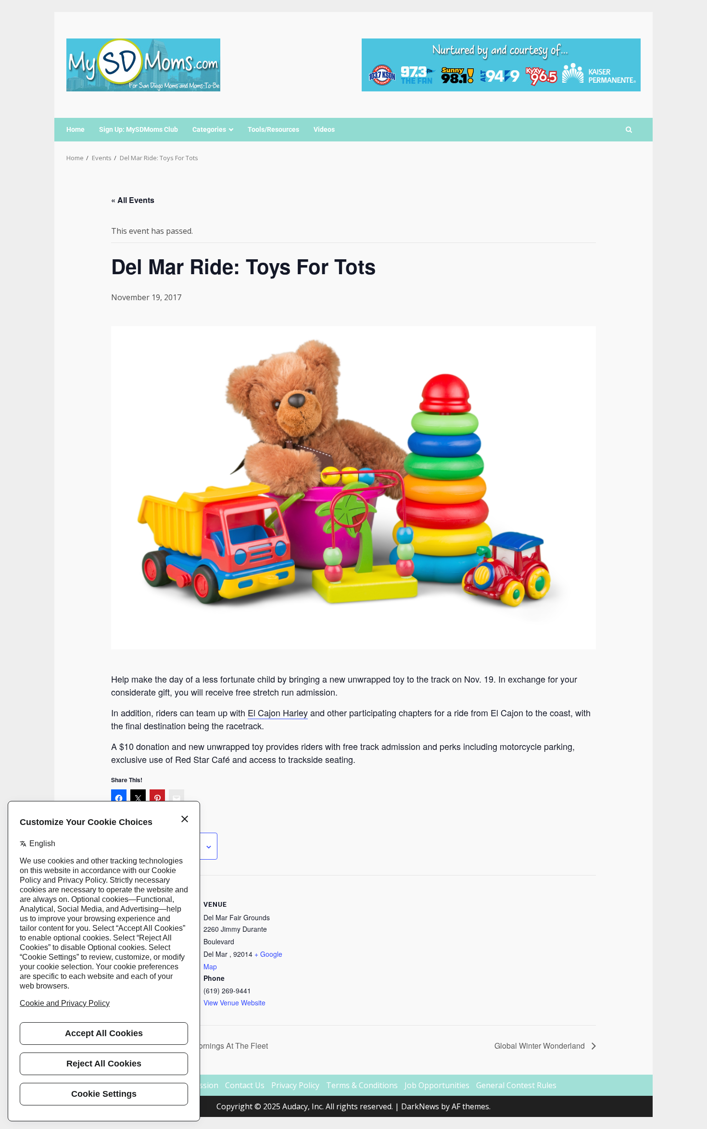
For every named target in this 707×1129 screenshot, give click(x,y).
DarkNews (420, 1106)
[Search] (629, 130)
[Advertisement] (501, 64)
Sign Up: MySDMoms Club (138, 129)
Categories (209, 129)
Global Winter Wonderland (540, 1045)
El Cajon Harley (278, 712)
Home (75, 129)
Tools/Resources (273, 129)
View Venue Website (234, 1002)
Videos (324, 129)
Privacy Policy (295, 1085)
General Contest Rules (516, 1085)
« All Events (132, 199)
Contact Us (245, 1085)
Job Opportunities (436, 1085)
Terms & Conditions (362, 1085)
